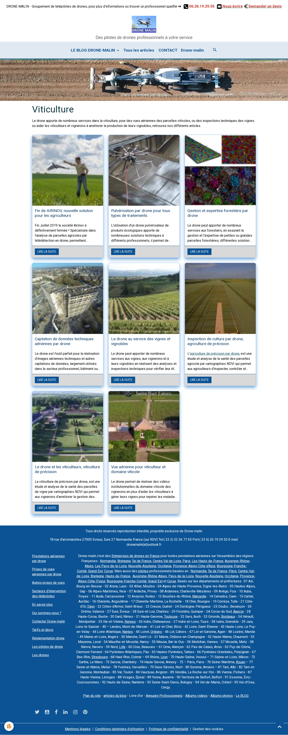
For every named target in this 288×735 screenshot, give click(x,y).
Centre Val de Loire (167, 561)
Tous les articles (138, 50)
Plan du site (92, 696)
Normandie (108, 561)
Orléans (156, 632)
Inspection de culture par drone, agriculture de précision (215, 341)
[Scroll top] (279, 726)
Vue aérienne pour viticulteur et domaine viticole (138, 469)
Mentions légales (78, 729)
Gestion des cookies (208, 729)
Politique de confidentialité (168, 729)
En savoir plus (42, 605)
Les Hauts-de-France (207, 561)
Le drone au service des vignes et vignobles (140, 341)
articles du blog (115, 696)
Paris (186, 561)
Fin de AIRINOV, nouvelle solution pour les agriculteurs (64, 213)
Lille (122, 647)
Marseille (199, 596)
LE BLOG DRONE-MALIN (93, 50)
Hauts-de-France (117, 576)
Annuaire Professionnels (164, 696)
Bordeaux (228, 617)
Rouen (240, 662)
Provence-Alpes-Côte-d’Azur (194, 566)
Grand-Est (95, 571)
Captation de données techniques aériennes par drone (64, 341)
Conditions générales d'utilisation (119, 729)
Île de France (141, 561)
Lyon (164, 657)
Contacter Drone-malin (48, 621)
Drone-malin (192, 50)
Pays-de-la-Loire (181, 576)
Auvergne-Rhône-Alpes (150, 576)
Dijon (91, 606)
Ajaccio (238, 612)
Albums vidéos (196, 696)
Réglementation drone (48, 638)
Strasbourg (100, 657)
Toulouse (171, 617)
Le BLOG (242, 696)
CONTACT (167, 50)
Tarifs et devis (42, 630)
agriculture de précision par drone (214, 354)
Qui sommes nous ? (46, 613)
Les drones (40, 655)
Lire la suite (47, 251)
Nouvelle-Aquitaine (142, 566)
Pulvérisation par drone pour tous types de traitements (140, 213)
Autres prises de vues (48, 583)
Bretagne (124, 561)
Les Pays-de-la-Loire (111, 566)
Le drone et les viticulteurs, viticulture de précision (67, 469)
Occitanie (164, 566)
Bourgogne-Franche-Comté (127, 581)
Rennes (130, 622)
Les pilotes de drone (47, 647)
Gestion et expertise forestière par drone (217, 213)
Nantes (127, 632)
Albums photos (221, 696)
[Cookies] (9, 726)
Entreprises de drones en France (136, 556)
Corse (108, 571)
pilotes (143, 571)
